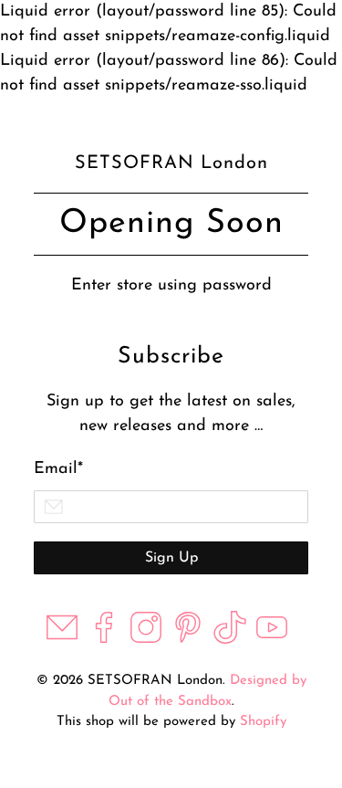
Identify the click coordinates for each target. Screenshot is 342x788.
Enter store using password (171, 286)
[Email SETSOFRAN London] (62, 640)
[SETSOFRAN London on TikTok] (229, 640)
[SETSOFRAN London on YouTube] (271, 640)
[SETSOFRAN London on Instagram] (146, 640)
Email (58, 469)
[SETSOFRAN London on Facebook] (104, 640)
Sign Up (171, 558)
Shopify (263, 722)
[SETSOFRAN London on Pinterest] (187, 640)
